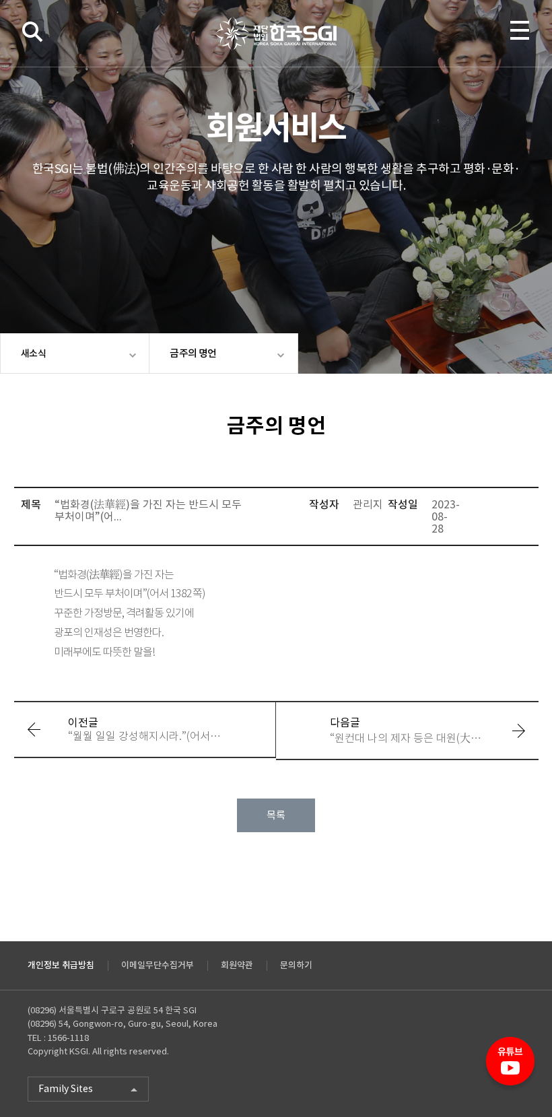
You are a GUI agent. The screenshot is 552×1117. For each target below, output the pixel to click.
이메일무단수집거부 (157, 965)
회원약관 (237, 965)
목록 (276, 815)
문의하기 (296, 965)
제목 (31, 504)
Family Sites (65, 1089)
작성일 (403, 504)
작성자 (324, 504)
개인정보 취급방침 (61, 965)
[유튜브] (510, 1067)
